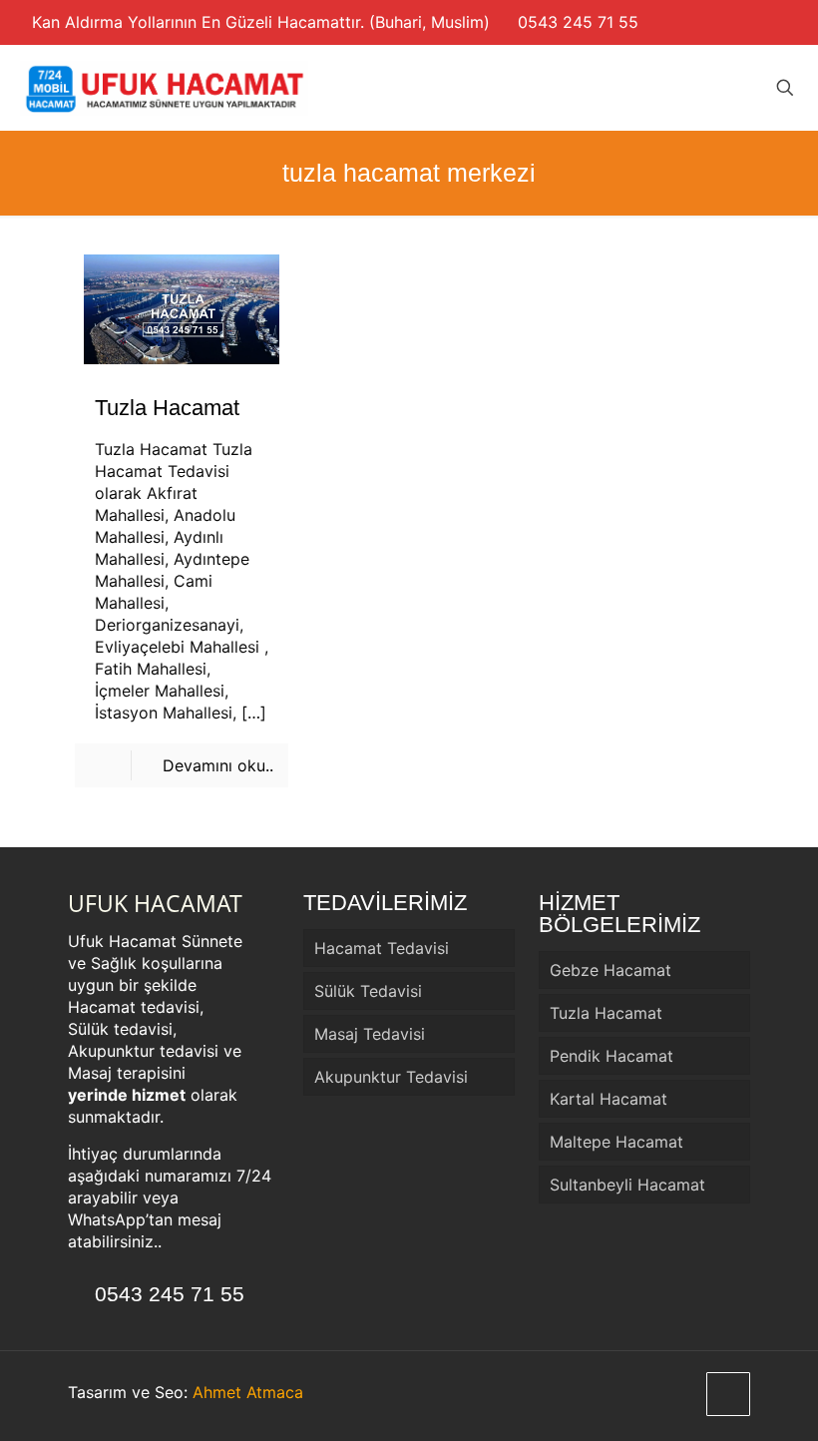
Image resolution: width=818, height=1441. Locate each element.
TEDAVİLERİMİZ (385, 902)
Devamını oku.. (218, 765)
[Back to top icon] (728, 1394)
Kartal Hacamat (608, 1099)
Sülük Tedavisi (368, 991)
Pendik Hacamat (611, 1056)
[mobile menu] (715, 88)
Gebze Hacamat (610, 970)
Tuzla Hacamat (167, 407)
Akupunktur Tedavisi (391, 1077)
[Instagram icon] (778, 22)
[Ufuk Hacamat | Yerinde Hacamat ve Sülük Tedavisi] (164, 87)
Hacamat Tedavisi (381, 948)
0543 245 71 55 (578, 22)
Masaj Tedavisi (369, 1034)
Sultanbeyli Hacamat (627, 1185)
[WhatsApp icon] (757, 22)
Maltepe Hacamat (616, 1142)
